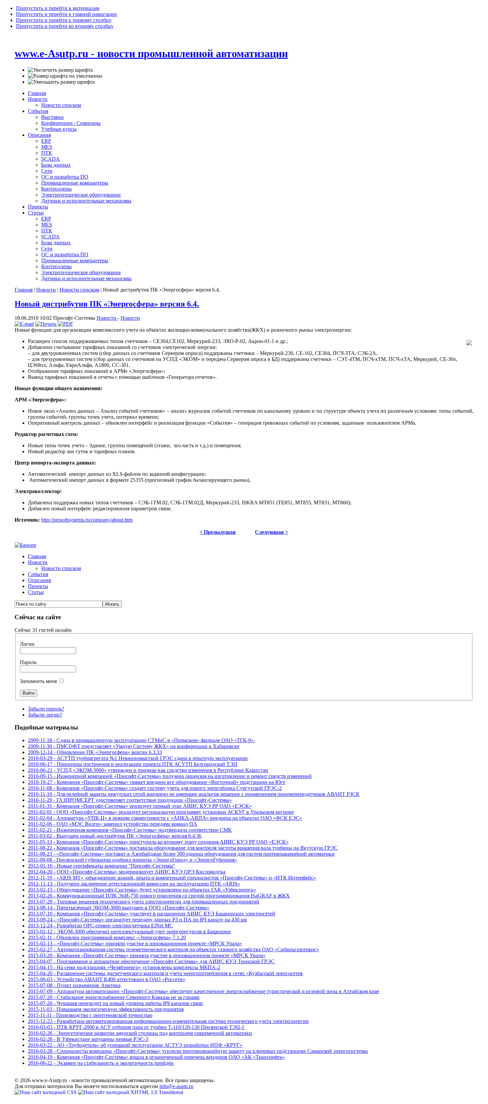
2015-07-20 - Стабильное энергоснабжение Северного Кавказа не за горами (114, 997)
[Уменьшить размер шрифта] (61, 82)
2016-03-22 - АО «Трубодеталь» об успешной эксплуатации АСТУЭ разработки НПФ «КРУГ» (135, 1045)
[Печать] (45, 324)
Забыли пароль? (46, 709)
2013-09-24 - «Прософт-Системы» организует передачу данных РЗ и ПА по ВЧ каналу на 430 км (137, 919)
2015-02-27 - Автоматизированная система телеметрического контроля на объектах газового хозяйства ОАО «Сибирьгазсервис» (173, 949)
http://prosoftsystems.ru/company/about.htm (86, 520)
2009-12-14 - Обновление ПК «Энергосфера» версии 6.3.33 (95, 752)
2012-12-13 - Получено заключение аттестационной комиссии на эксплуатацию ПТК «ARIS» (134, 884)
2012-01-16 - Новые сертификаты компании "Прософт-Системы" (101, 866)
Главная (24, 290)
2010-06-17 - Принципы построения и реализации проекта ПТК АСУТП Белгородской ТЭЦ (132, 764)
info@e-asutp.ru (176, 1086)
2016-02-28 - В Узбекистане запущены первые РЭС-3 (88, 1039)
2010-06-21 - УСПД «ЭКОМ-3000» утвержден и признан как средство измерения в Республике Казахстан (148, 770)
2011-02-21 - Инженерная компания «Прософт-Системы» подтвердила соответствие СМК (130, 830)
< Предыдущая (218, 532)
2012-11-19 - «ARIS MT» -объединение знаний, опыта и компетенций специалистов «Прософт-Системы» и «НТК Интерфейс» (172, 878)
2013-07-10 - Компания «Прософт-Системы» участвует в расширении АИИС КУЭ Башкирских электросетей (151, 913)
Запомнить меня (39, 681)
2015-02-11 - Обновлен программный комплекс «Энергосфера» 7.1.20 (107, 937)
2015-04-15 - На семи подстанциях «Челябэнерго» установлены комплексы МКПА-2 (124, 967)
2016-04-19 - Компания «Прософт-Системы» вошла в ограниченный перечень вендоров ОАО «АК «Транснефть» (156, 1057)
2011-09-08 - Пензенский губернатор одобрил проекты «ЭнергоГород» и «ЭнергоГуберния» (132, 860)
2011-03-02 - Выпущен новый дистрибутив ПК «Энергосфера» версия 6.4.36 (115, 836)
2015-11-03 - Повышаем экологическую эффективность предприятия (106, 1009)
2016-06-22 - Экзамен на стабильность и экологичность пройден (101, 1063)
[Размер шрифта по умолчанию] (65, 76)
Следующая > (271, 532)
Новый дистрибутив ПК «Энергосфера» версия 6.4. (107, 303)
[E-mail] (24, 324)
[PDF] (65, 324)
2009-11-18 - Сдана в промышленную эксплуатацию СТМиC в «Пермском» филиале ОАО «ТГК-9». (141, 740)
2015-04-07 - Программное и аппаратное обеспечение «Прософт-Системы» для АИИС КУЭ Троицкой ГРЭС (151, 961)
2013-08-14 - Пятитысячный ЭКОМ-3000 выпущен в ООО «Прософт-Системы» (118, 907)
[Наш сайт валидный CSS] (46, 1092)
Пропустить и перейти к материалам (57, 8)
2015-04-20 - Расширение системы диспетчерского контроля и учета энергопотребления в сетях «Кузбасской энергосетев (165, 973)
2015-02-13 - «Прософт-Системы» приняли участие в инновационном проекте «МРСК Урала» (135, 943)
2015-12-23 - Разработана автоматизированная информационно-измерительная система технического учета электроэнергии (168, 1021)
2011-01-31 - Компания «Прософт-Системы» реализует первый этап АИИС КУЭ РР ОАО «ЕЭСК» (140, 806)
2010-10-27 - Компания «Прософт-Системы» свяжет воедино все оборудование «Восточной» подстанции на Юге (156, 782)
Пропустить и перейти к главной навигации (66, 14)
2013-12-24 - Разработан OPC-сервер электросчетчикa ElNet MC (100, 925)
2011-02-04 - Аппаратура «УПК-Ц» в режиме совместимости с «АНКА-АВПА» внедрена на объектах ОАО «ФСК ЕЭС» (165, 818)
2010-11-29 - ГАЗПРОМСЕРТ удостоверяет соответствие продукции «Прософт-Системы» (130, 800)
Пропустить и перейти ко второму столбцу (65, 26)
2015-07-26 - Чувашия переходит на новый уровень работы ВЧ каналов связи (115, 1003)
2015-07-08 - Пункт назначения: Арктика (74, 985)
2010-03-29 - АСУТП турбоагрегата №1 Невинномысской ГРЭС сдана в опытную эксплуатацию (138, 758)
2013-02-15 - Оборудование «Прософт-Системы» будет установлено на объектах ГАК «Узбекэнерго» (142, 889)
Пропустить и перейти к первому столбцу (64, 20)
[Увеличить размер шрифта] (60, 70)
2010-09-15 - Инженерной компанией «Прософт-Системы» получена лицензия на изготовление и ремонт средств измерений (170, 776)
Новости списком (79, 290)
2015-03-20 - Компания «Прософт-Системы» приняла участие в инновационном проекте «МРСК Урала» (147, 955)
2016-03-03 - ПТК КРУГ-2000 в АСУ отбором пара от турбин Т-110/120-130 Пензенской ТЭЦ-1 (136, 1027)
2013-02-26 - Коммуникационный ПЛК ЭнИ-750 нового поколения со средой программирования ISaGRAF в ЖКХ (159, 895)
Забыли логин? (45, 715)
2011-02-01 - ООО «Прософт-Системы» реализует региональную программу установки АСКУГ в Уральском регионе (161, 812)
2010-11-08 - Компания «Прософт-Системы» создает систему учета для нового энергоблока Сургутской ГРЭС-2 (155, 788)
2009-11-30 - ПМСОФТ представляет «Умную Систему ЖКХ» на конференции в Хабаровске (133, 746)
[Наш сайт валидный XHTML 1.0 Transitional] (130, 1092)
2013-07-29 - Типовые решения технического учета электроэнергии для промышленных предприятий (143, 901)
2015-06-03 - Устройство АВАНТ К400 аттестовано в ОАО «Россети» (106, 979)
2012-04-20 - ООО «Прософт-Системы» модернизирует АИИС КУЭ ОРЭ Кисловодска (126, 872)
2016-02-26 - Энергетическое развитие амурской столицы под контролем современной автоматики (140, 1033)
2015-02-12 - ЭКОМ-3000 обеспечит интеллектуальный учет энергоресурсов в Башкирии (129, 931)
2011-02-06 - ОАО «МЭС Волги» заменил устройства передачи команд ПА (112, 824)
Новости (46, 290)
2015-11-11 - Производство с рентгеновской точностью (90, 1015)
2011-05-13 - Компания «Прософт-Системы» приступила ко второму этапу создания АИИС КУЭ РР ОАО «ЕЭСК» (158, 842)
